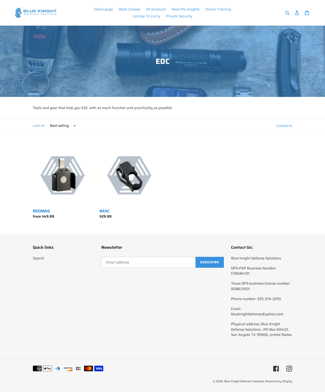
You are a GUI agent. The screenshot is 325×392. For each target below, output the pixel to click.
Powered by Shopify (278, 381)
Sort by (39, 126)
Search (38, 258)
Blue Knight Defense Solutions (244, 381)
